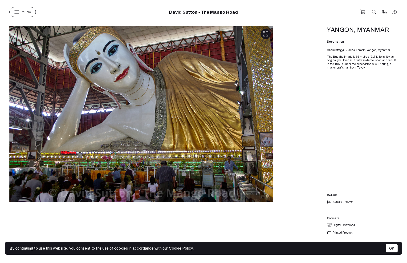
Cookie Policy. (181, 248)
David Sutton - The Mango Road (203, 12)
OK (391, 248)
